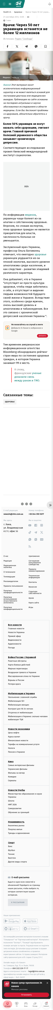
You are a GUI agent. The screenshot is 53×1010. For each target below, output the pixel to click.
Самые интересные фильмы (21, 765)
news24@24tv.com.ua (13, 514)
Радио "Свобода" (24, 39)
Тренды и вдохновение (19, 833)
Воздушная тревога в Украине (22, 672)
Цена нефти (13, 733)
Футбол (11, 850)
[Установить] (26, 989)
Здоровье (18, 12)
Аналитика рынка (16, 825)
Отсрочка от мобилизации (20, 712)
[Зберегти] (46, 46)
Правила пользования (13, 586)
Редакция (8, 561)
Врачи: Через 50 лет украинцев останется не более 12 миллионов (37, 12)
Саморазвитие (14, 808)
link (30, 525)
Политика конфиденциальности (13, 592)
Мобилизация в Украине (21, 693)
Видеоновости (14, 640)
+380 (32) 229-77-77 (20, 968)
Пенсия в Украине (16, 752)
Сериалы (12, 780)
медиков (30, 214)
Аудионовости (14, 644)
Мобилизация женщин (18, 705)
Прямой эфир (14, 636)
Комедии (12, 777)
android (12, 921)
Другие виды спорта (17, 862)
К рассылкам (17, 902)
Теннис (11, 854)
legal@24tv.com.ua (36, 971)
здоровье (40, 254)
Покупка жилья (15, 829)
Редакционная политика (10, 566)
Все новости (15, 625)
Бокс (10, 846)
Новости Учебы (16, 790)
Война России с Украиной (22, 657)
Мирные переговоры (18, 668)
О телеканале (9, 572)
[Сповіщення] (49, 4)
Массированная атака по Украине (24, 676)
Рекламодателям (11, 581)
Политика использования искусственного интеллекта (10, 600)
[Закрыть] (47, 983)
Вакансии (33, 587)
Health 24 (7, 12)
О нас (6, 556)
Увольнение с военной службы (22, 697)
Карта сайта (34, 603)
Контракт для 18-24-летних (20, 709)
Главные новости (16, 628)
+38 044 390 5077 (36, 514)
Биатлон (12, 858)
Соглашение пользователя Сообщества (35, 562)
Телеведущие (9, 577)
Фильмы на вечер (16, 773)
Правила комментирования (37, 570)
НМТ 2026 (12, 805)
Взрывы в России (16, 680)
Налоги (11, 748)
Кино (11, 761)
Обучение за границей (18, 812)
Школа (11, 801)
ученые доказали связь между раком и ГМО (27, 376)
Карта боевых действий (19, 665)
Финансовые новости (18, 740)
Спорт (11, 842)
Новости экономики (19, 729)
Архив (31, 598)
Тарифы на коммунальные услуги (23, 744)
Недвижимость (16, 822)
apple (31, 921)
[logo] (18, 4)
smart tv (12, 928)
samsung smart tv (31, 928)
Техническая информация (34, 577)
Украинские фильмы (17, 769)
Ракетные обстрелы (17, 661)
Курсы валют (14, 736)
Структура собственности (35, 592)
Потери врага (14, 684)
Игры (31, 607)
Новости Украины (16, 632)
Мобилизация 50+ (16, 701)
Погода (11, 648)
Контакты (33, 582)
